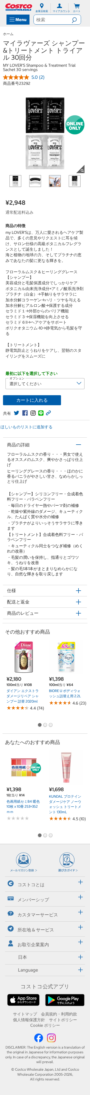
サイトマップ (25, 1013)
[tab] (45, 883)
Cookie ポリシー (45, 1025)
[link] (17, 413)
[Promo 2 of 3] (45, 725)
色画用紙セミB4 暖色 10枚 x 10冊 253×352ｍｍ (23, 806)
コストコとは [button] (31, 884)
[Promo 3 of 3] (50, 725)
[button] (76, 19)
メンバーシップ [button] (33, 900)
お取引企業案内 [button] (33, 944)
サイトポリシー (63, 1019)
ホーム (8, 34)
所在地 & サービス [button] (36, 929)
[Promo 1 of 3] (40, 725)
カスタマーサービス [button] (38, 915)
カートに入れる (32, 400)
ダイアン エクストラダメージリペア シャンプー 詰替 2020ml (22, 696)
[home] (19, 7)
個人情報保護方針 (29, 1019)
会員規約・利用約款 (59, 1013)
